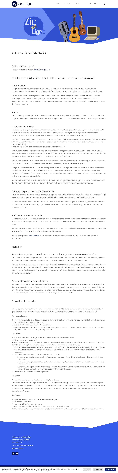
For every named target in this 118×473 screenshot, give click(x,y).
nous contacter (34, 236)
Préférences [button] (87, 470)
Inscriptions (68, 4)
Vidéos (59, 4)
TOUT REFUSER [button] (98, 470)
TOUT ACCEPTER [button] (110, 470)
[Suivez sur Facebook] (13, 453)
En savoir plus (45, 471)
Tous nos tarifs (17, 443)
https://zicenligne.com (42, 70)
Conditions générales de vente (22, 445)
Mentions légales (18, 448)
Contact (78, 4)
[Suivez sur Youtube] (16, 453)
